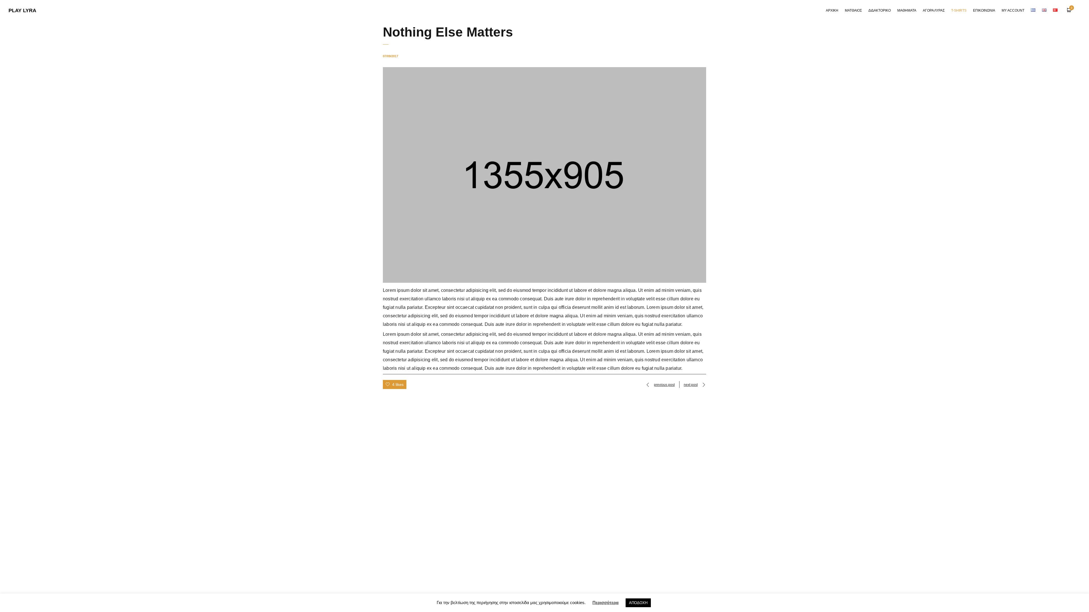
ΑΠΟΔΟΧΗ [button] (638, 603)
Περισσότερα (605, 602)
